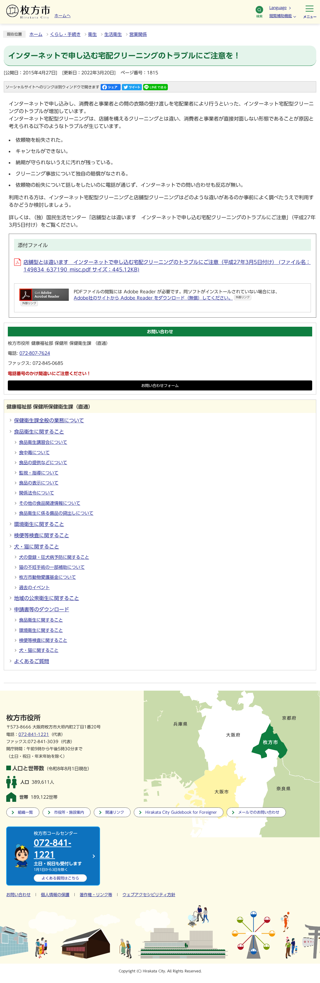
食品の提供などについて (43, 462)
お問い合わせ (18, 895)
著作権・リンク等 (96, 895)
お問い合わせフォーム (160, 385)
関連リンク (114, 812)
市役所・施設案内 (69, 812)
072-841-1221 (33, 734)
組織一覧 (25, 812)
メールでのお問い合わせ (258, 812)
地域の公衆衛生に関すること (46, 598)
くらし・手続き (65, 34)
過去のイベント (34, 587)
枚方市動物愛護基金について (47, 577)
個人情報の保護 (55, 895)
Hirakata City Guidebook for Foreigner (181, 812)
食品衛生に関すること (39, 431)
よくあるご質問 (31, 661)
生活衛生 (113, 34)
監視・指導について (38, 473)
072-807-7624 (34, 353)
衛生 (92, 34)
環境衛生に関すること (39, 524)
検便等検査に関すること (41, 535)
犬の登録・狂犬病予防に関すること (54, 557)
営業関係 (138, 34)
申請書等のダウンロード (41, 609)
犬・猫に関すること (36, 546)
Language (278, 7)
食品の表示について (38, 483)
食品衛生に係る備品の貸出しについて (56, 513)
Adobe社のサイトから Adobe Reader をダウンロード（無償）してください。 (162, 298)
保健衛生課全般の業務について (49, 420)
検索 (259, 16)
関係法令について (36, 493)
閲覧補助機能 (280, 15)
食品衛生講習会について (43, 442)
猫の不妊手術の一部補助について (52, 567)
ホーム (35, 34)
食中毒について (34, 452)
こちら (60, 878)
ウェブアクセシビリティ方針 (148, 895)
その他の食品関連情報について (49, 503)
